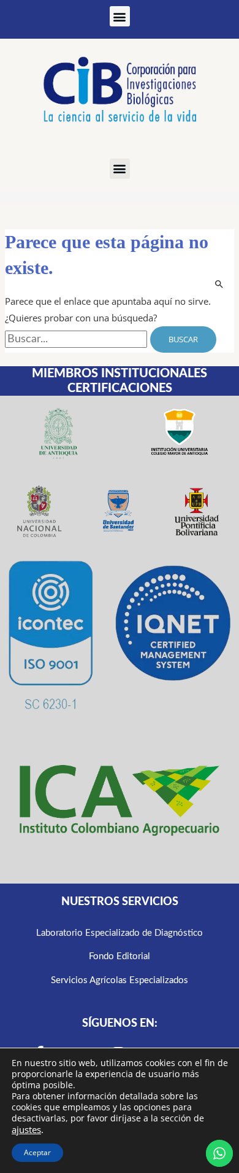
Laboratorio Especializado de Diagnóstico (119, 933)
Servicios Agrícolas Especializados (119, 980)
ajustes (26, 1129)
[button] (120, 16)
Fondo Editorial (119, 956)
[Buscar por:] (77, 339)
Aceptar (37, 1152)
